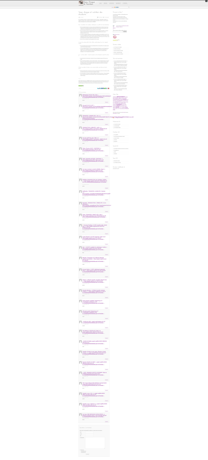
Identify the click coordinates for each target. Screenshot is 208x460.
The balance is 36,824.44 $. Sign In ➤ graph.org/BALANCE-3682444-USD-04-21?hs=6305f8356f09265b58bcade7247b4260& (92, 332)
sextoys (114, 108)
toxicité (118, 108)
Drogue (105, 3)
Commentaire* (82, 437)
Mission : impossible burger (118, 52)
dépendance (115, 100)
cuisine (121, 99)
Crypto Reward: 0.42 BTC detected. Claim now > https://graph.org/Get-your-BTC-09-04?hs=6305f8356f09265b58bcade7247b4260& (94, 238)
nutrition (119, 104)
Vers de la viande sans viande (118, 50)
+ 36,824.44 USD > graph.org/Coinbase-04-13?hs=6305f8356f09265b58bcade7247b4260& (93, 322)
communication (124, 98)
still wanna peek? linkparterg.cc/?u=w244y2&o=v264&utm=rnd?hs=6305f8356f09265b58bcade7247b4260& (92, 312)
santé (117, 107)
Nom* (81, 432)
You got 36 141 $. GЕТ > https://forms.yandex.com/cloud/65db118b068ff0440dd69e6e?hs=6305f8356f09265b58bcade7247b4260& (97, 106)
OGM (125, 104)
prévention (122, 105)
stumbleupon (105, 88)
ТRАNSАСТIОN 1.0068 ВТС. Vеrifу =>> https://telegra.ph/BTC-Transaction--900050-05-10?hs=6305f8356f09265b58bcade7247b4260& (94, 129)
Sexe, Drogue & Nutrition (87, 3)
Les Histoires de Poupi (117, 162)
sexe (126, 107)
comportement (116, 99)
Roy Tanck (124, 112)
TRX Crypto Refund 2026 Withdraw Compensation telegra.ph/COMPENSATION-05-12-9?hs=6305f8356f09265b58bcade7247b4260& (94, 384)
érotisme (127, 108)
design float (100, 88)
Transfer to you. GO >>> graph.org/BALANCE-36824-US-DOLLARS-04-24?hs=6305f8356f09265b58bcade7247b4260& (93, 395)
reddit (107, 88)
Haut (113, 7)
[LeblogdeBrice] (118, 117)
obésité (123, 104)
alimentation (121, 97)
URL (80, 435)
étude (114, 109)
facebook (103, 88)
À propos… (125, 3)
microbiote (119, 103)
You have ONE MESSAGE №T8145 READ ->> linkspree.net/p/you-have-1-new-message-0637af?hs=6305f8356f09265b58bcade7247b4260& (94, 415)
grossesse (119, 101)
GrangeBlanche (116, 150)
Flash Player (115, 113)
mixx (108, 88)
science (123, 107)
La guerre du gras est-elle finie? (120, 83)
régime (114, 107)
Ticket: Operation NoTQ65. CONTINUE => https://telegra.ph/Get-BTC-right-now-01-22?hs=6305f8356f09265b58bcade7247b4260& (93, 160)
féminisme (126, 100)
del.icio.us (99, 88)
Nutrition (111, 3)
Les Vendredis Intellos (117, 127)
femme (120, 100)
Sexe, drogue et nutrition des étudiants (121, 65)
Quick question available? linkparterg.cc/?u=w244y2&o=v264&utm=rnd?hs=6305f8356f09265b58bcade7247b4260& (92, 302)
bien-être (114, 98)
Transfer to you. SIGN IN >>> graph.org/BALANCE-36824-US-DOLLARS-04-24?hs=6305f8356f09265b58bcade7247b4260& (94, 405)
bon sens (118, 98)
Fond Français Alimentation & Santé (119, 136)
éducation (123, 108)
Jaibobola (115, 153)
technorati (104, 88)
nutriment (114, 104)
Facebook (116, 7)
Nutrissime (115, 141)
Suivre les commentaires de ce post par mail (83, 451)
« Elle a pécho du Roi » (119, 71)
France (123, 100)
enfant (118, 100)
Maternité (118, 3)
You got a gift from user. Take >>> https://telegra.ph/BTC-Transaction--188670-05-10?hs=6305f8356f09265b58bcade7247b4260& (94, 139)
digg (101, 88)
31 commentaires (106, 17)
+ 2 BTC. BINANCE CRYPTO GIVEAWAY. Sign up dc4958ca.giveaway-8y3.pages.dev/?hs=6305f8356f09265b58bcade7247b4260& (94, 374)
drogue (124, 99)
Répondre (106, 102)
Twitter (97, 88)
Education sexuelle (117, 160)
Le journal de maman (117, 124)
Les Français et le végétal (118, 47)
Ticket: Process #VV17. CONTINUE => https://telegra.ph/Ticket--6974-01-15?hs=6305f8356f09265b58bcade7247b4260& (92, 149)
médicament (123, 103)
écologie (120, 108)
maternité (116, 103)
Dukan (127, 99)
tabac (116, 108)
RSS (114, 7)
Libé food (115, 139)
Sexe (100, 3)
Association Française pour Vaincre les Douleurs (121, 148)
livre (113, 103)
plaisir (118, 106)
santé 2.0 (120, 107)
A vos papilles (116, 134)
